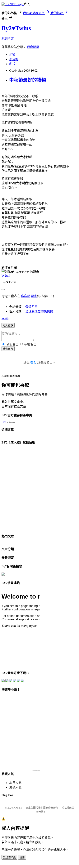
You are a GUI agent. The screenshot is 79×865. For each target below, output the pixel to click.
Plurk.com (36, 770)
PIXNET (17, 807)
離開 (22, 857)
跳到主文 (8, 38)
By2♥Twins (16, 28)
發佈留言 (8, 348)
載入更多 (8, 325)
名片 (12, 63)
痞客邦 (25, 296)
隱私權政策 (68, 807)
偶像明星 (33, 47)
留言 (34, 296)
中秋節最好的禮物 (27, 80)
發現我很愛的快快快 (39, 311)
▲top (5, 318)
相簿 (12, 54)
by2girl (6, 275)
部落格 (13, 59)
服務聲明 (41, 811)
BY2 (4, 422)
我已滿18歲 (9, 857)
